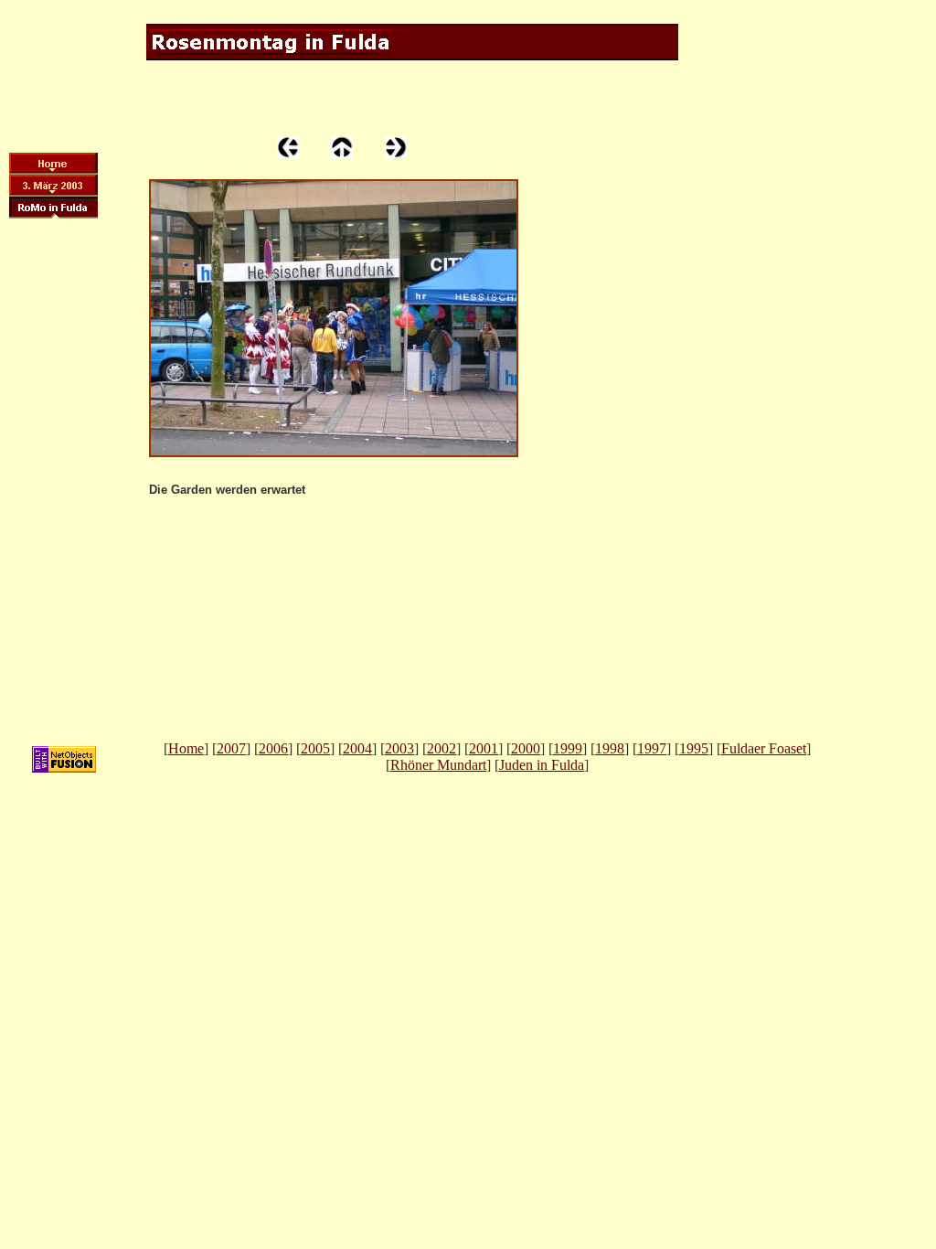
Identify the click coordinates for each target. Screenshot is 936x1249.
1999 (567, 748)
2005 (315, 748)
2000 (525, 748)
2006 (273, 748)
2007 (231, 748)
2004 (357, 748)
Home (186, 748)
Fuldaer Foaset (763, 748)
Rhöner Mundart (438, 765)
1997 (651, 748)
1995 (693, 748)
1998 (609, 748)
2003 (399, 748)
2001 (483, 748)
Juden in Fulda (541, 765)
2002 (441, 748)
